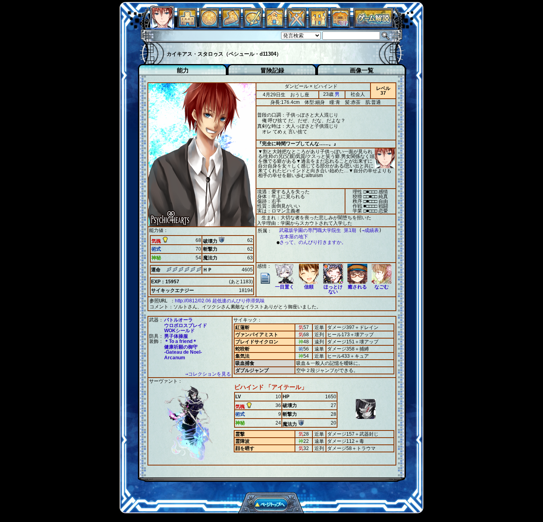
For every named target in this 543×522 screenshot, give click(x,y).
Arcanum (174, 357)
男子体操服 (176, 336)
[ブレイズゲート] (275, 25)
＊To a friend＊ (180, 341)
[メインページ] (187, 25)
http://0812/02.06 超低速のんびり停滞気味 (220, 301)
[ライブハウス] (296, 25)
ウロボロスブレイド (185, 325)
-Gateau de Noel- (183, 352)
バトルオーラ (178, 320)
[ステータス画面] (162, 25)
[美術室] (253, 25)
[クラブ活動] (318, 25)
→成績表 (370, 230)
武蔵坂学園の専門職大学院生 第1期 (317, 230)
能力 (183, 70)
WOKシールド (179, 330)
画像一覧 (362, 70)
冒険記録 (272, 70)
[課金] (209, 25)
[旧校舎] (340, 25)
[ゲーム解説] (373, 25)
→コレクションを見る (208, 374)
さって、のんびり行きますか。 (312, 242)
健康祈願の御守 (181, 347)
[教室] (231, 25)
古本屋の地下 (293, 237)
